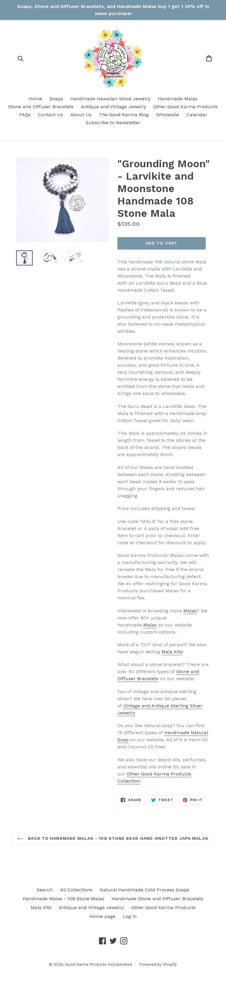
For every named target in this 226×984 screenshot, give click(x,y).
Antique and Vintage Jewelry (113, 106)
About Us (81, 114)
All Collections (76, 890)
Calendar (197, 114)
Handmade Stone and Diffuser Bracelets (157, 898)
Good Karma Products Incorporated (98, 964)
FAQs (25, 114)
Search (45, 890)
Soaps (56, 98)
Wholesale (167, 114)
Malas (190, 611)
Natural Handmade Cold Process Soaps (144, 890)
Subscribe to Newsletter (113, 122)
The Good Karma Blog (124, 114)
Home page (102, 916)
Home (35, 98)
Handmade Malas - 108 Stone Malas (63, 898)
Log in (130, 916)
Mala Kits (172, 652)
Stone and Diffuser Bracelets (41, 106)
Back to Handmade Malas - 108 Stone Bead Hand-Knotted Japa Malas (117, 838)
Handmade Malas (177, 98)
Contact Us (50, 114)
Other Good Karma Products (185, 106)
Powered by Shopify (158, 964)
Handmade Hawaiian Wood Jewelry (110, 98)
